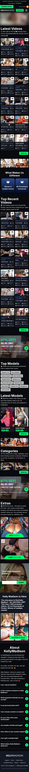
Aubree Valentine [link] (6, 320)
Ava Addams (16, 372)
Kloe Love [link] (4, 145)
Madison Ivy (16, 379)
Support (7, 760)
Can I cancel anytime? (9, 685)
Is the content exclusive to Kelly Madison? (12, 691)
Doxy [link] (17, 260)
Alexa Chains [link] (5, 241)
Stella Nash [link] (19, 89)
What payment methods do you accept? (12, 698)
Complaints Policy (8, 762)
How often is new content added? (13, 732)
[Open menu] (26, 10)
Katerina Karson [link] (20, 280)
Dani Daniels (6, 390)
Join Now (20, 10)
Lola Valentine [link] (19, 319)
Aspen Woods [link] (5, 49)
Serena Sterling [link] (5, 69)
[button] (27, 420)
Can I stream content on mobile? (12, 712)
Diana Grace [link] (19, 108)
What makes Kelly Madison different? (10, 745)
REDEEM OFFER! (6, 6)
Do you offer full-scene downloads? (9, 718)
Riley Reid (5, 386)
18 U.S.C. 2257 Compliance (7, 765)
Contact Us (23, 762)
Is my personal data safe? (10, 705)
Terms (12, 760)
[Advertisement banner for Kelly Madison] (14, 163)
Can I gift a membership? (9, 738)
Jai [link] (16, 69)
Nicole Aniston (6, 376)
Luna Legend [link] (19, 50)
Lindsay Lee (14, 386)
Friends (16, 762)
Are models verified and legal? (12, 725)
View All (24, 153)
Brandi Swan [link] (5, 127)
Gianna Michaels (7, 383)
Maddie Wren (18, 383)
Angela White (6, 379)
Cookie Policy (19, 760)
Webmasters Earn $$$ (22, 765)
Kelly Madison (17, 376)
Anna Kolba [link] (4, 88)
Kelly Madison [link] (19, 127)
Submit (21, 582)
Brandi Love (5, 372)
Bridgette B (23, 386)
